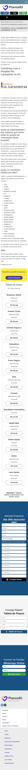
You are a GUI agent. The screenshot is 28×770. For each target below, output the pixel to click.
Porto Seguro (9, 745)
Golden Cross (9, 756)
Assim (7, 734)
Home (2, 22)
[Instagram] (5, 705)
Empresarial (5, 710)
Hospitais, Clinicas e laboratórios (14, 22)
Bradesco (7, 738)
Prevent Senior (9, 763)
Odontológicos (5, 722)
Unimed (7, 752)
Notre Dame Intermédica (12, 741)
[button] (26, 2)
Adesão (4, 719)
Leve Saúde (8, 759)
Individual (4, 716)
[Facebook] (2, 705)
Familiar (4, 713)
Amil (6, 731)
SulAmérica (8, 749)
